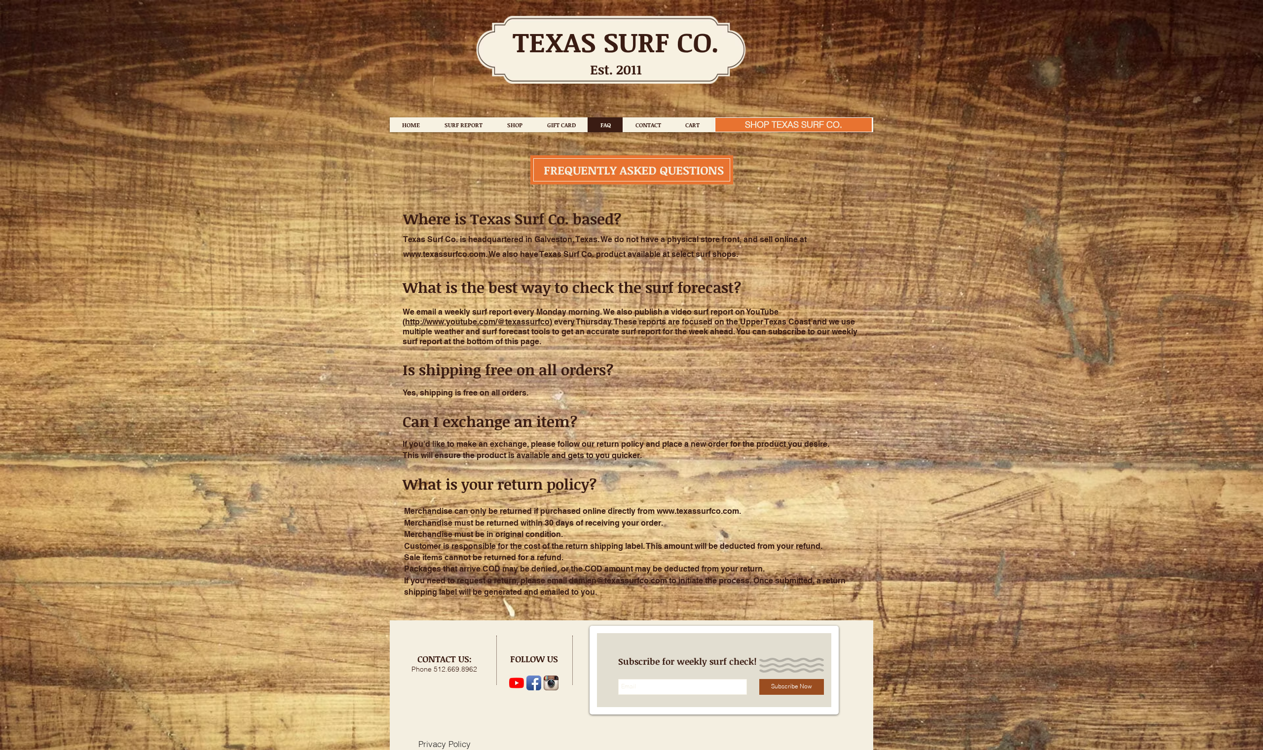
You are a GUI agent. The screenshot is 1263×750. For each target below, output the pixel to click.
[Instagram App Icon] (551, 683)
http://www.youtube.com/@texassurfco (477, 321)
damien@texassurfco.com (618, 580)
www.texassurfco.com (444, 254)
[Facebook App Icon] (533, 683)
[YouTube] (516, 683)
